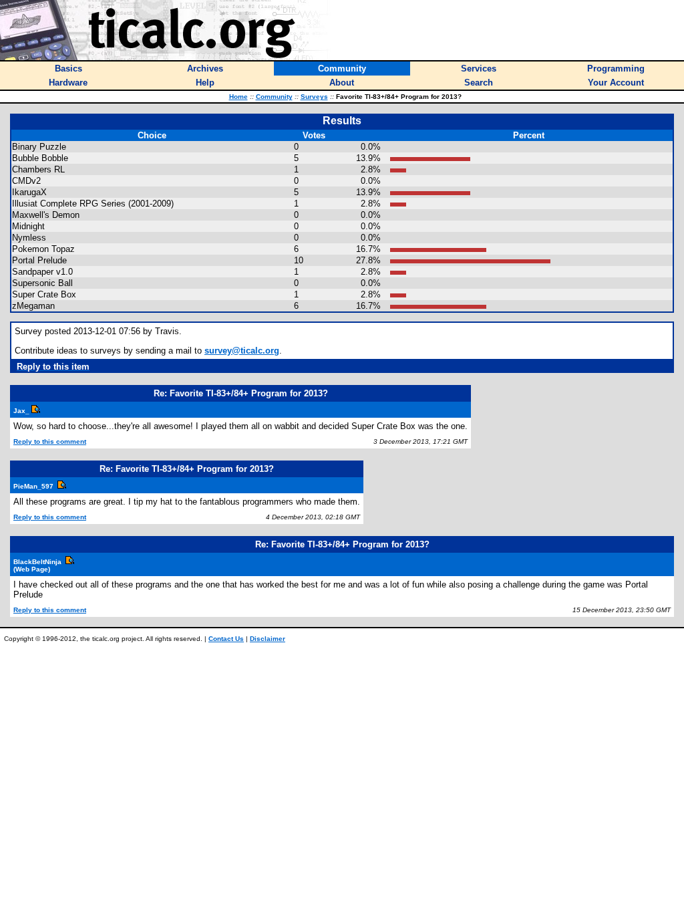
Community (274, 96)
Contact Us (226, 638)
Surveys (314, 96)
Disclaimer (267, 638)
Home (238, 96)
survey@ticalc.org (241, 351)
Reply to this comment (49, 441)
